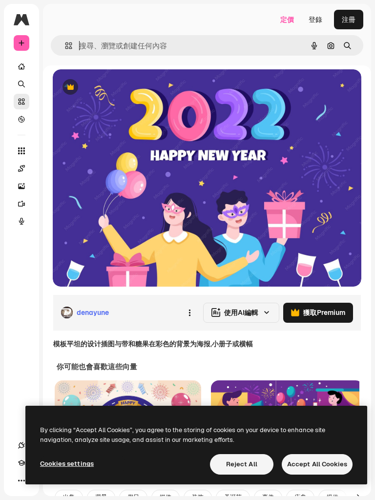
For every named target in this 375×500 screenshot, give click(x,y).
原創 (109, 87)
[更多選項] (189, 312)
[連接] (21, 445)
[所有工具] (21, 151)
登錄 (315, 19)
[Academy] (21, 463)
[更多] (21, 480)
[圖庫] (21, 101)
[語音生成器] (21, 221)
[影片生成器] (21, 203)
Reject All (241, 464)
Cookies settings (67, 463)
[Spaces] (21, 168)
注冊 (348, 19)
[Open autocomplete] (64, 45)
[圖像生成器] (21, 186)
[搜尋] (21, 84)
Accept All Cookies (317, 464)
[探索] (21, 119)
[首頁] (21, 66)
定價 (287, 19)
